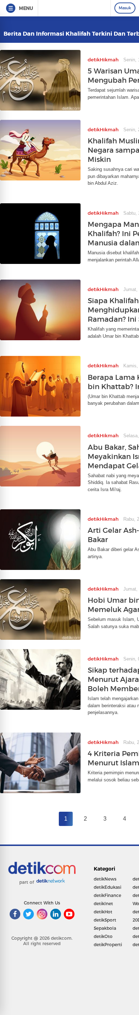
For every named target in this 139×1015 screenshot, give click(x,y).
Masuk (125, 7)
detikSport (105, 920)
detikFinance (107, 895)
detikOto (103, 936)
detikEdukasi (107, 887)
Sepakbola (105, 928)
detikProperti (108, 944)
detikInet (103, 903)
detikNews (105, 879)
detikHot (103, 911)
